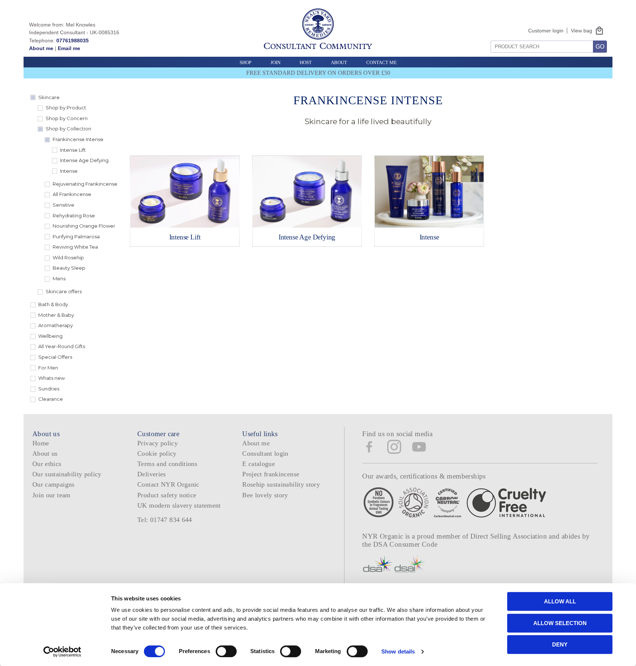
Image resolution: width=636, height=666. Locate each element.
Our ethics (46, 463)
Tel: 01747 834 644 (164, 519)
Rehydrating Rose (74, 215)
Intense (69, 171)
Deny (560, 644)
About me (41, 48)
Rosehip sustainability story (281, 484)
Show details (398, 651)
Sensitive (63, 205)
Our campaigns (53, 484)
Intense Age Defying (84, 160)
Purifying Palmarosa (76, 236)
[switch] (226, 651)
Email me (69, 48)
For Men (48, 368)
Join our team (51, 495)
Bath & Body (53, 304)
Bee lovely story (265, 495)
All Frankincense (72, 194)
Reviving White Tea (75, 247)
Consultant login (265, 453)
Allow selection (560, 623)
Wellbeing (50, 336)
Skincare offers (64, 291)
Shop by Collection (68, 129)
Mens (59, 278)
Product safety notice (166, 495)
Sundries (48, 389)
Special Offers (55, 357)
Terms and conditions (167, 463)
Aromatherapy (55, 325)
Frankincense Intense (78, 139)
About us (45, 453)
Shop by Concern (67, 118)
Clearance (50, 399)
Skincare (49, 97)
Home (40, 443)
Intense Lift (73, 150)
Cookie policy (157, 453)
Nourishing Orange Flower (84, 226)
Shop (245, 62)
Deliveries (151, 474)
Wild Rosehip (68, 257)
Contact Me (381, 62)
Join (275, 62)
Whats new (51, 378)
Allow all (560, 601)
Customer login (545, 31)
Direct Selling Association (509, 536)
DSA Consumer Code (405, 544)
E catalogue (258, 463)
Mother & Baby (56, 315)
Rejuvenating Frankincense (85, 184)
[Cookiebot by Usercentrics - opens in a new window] (62, 651)
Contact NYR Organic (168, 484)
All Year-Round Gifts (61, 346)
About (339, 62)
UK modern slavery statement (179, 505)
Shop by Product (66, 108)
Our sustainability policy (67, 474)
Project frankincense (270, 474)
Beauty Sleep (69, 268)
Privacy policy (157, 443)
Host (306, 62)
